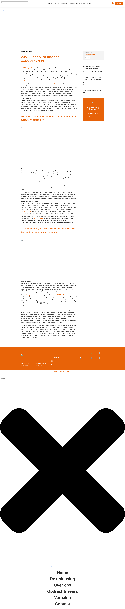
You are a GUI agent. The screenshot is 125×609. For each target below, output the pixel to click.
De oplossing (64, 3)
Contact (62, 604)
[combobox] (62, 378)
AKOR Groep (51, 83)
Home (50, 3)
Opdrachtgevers (62, 591)
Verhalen (72, 3)
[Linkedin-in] (56, 365)
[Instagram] (58, 365)
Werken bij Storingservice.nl (84, 3)
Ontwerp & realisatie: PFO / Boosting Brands (62, 371)
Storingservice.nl (26, 211)
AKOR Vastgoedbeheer (28, 68)
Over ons (56, 3)
